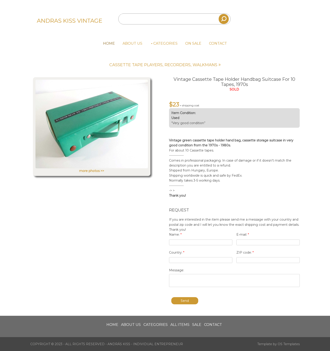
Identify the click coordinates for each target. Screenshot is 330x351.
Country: (176, 252)
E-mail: (242, 235)
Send (185, 301)
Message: (176, 270)
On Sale (193, 43)
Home (109, 43)
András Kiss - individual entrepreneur (145, 344)
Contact (218, 43)
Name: (175, 235)
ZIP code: (245, 252)
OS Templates (289, 344)
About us (132, 43)
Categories (165, 43)
